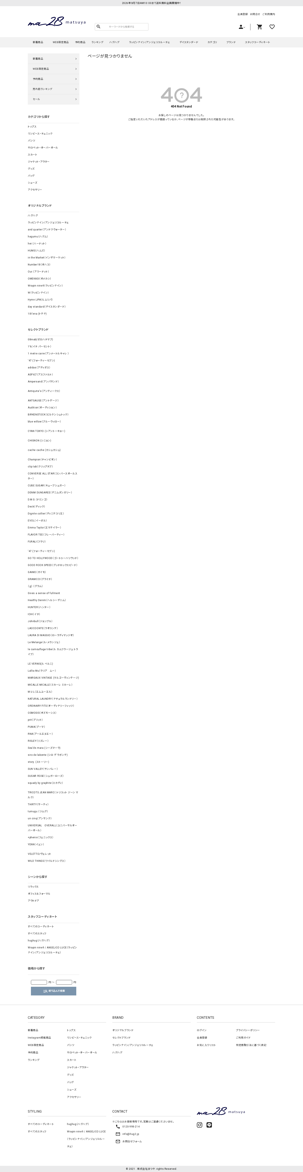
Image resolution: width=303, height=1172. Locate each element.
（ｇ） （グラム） (35, 586)
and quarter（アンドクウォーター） (47, 229)
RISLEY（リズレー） (38, 740)
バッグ (31, 175)
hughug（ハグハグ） (39, 940)
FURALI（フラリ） (37, 541)
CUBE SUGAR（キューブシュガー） (47, 485)
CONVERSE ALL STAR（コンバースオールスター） (52, 476)
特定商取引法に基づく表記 (251, 1045)
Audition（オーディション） (42, 407)
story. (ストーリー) (38, 762)
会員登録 (242, 14)
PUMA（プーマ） (36, 726)
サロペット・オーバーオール (43, 147)
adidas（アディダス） (39, 367)
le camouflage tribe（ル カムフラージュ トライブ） (53, 652)
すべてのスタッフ (37, 933)
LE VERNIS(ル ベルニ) (40, 663)
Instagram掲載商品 (39, 1037)
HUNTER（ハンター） (39, 607)
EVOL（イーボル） (37, 520)
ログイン (202, 1030)
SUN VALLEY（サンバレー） (43, 769)
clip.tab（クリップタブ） (40, 466)
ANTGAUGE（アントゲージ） (43, 400)
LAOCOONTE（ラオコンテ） (43, 628)
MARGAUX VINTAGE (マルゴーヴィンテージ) (53, 677)
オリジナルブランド (122, 1030)
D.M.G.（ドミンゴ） (37, 499)
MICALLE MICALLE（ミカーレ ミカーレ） (50, 684)
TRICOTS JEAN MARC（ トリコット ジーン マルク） (53, 795)
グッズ (31, 168)
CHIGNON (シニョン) (39, 440)
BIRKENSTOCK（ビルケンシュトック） (48, 414)
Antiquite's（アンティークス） (44, 391)
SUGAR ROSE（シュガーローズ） (46, 776)
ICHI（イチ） (34, 614)
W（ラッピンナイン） (38, 292)
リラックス (33, 886)
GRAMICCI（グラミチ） (40, 579)
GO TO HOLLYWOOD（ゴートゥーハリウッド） (53, 558)
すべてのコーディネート (41, 926)
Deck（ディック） (36, 506)
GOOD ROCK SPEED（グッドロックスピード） (53, 565)
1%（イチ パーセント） (39, 346)
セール (36, 99)
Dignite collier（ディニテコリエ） (46, 513)
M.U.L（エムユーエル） (40, 691)
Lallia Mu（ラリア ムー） (42, 670)
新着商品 (38, 42)
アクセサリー (35, 189)
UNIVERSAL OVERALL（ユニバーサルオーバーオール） (52, 828)
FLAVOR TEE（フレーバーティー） (46, 534)
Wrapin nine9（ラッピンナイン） (45, 285)
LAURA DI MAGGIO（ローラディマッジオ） (51, 635)
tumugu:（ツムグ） (38, 811)
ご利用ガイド (243, 1037)
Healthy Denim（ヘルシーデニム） (47, 600)
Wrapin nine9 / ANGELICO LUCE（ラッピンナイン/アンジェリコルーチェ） (52, 950)
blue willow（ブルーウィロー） (44, 421)
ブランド (231, 42)
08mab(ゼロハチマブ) (40, 339)
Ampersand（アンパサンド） (43, 381)
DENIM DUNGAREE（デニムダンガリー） (50, 492)
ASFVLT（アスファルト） (40, 374)
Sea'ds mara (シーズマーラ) (44, 747)
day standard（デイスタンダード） (47, 306)
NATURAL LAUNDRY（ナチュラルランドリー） (53, 698)
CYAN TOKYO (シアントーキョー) (46, 431)
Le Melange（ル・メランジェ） (44, 642)
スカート (32, 154)
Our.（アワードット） (38, 271)
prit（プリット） (35, 719)
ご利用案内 (268, 14)
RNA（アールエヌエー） (40, 733)
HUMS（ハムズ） (36, 250)
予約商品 (80, 42)
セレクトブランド (121, 1037)
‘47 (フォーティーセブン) (41, 360)
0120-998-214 (127, 1126)
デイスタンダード (189, 42)
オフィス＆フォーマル (39, 893)
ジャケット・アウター (39, 161)
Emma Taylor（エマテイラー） (44, 527)
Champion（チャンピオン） (42, 459)
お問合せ (255, 14)
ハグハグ (114, 42)
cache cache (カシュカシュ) (44, 450)
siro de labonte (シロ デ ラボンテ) (48, 754)
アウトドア (33, 900)
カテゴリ (212, 42)
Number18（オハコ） (39, 264)
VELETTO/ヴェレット (39, 853)
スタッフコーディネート (257, 42)
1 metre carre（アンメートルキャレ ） (48, 353)
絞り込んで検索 (54, 991)
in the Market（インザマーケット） (47, 257)
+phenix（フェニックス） (41, 837)
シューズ (32, 182)
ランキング (97, 42)
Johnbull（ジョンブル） (40, 621)
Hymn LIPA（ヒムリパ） (40, 299)
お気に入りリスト (206, 1045)
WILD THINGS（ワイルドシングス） (47, 861)
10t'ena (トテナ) (37, 313)
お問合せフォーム (128, 1141)
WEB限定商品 (61, 42)
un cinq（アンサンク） (40, 818)
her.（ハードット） (37, 243)
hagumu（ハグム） (38, 236)
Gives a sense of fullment (44, 593)
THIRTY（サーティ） (38, 804)
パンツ (31, 140)
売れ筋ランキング (42, 89)
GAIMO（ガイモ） (37, 572)
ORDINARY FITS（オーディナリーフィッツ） (51, 705)
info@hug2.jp (127, 1134)
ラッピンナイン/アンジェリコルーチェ (149, 42)
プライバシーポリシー (248, 1030)
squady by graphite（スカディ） (45, 783)
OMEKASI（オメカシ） (39, 278)
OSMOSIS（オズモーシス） (42, 712)
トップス (32, 126)
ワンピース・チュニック (40, 133)
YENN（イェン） (36, 844)
